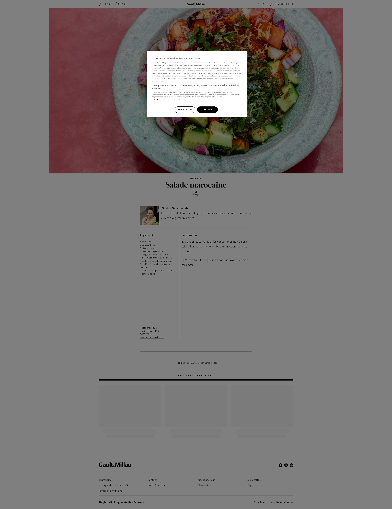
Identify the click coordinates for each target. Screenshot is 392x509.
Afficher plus (185, 109)
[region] (197, 84)
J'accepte (207, 109)
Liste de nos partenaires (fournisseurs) (169, 100)
